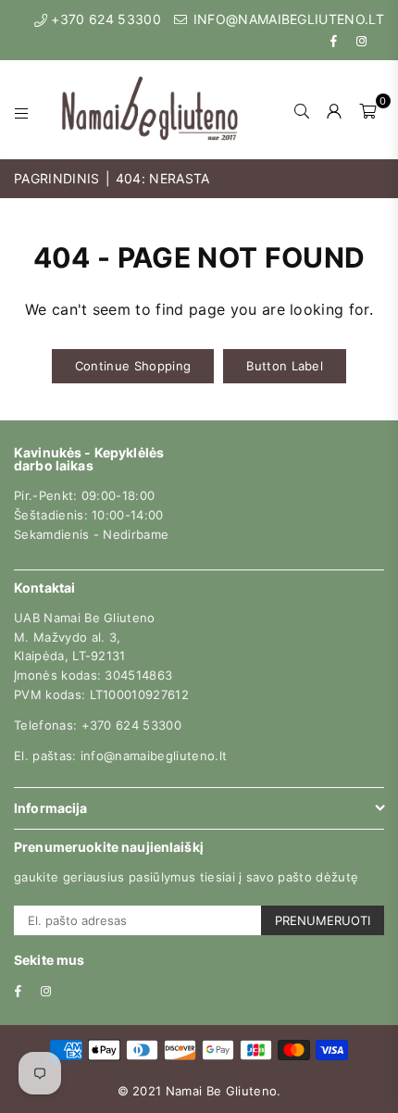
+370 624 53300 (104, 19)
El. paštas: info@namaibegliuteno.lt (120, 755)
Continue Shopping (133, 365)
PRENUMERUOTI (322, 920)
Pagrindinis (57, 178)
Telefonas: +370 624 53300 (97, 725)
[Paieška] (302, 110)
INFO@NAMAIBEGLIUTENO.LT (286, 19)
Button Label (284, 365)
